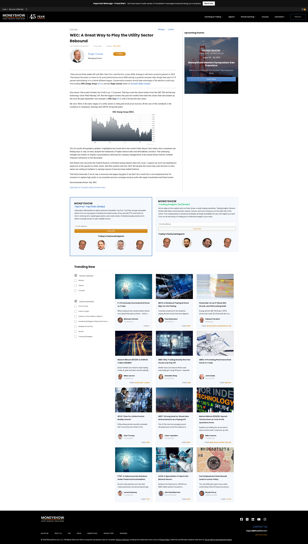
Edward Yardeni (212, 319)
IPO (220, 442)
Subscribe (111, 231)
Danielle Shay (171, 376)
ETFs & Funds (83, 306)
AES (114, 46)
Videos (81, 285)
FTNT (148, 499)
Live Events (279, 17)
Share (162, 29)
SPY (230, 383)
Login (4, 9)
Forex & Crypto (84, 311)
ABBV (226, 383)
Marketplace (92, 533)
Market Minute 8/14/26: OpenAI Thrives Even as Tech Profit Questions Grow (213, 419)
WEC (119, 46)
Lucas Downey (130, 492)
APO (208, 326)
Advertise (44, 533)
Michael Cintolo (131, 319)
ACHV (188, 499)
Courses (265, 17)
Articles (81, 280)
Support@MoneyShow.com (256, 531)
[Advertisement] (211, 115)
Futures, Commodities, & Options (90, 316)
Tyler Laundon (171, 435)
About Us (58, 533)
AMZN (212, 442)
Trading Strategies (85, 336)
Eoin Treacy (129, 435)
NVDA (224, 326)
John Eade (210, 376)
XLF (227, 326)
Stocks (81, 331)
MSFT (141, 383)
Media (79, 533)
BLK (211, 326)
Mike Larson (129, 376)
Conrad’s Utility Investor (140, 84)
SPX (230, 326)
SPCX (148, 442)
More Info (208, 3)
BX (216, 326)
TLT (145, 383)
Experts (232, 17)
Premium (298, 17)
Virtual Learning (247, 17)
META (188, 326)
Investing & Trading (213, 17)
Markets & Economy (86, 326)
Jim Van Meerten (172, 492)
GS (218, 326)
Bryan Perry (210, 492)
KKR (220, 326)
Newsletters (109, 533)
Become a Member (16, 9)
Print (172, 29)
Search (52, 9)
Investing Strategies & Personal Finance (93, 321)
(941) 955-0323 (261, 535)
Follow (120, 54)
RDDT (223, 442)
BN (213, 326)
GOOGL (137, 383)
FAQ (69, 533)
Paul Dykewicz (171, 319)
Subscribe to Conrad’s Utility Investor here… (88, 187)
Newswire (123, 533)
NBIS (189, 383)
